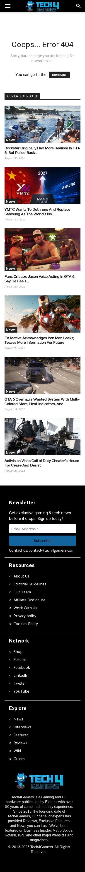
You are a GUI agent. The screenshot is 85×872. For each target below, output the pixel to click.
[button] (78, 6)
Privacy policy (25, 615)
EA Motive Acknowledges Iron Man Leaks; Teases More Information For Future (39, 340)
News (11, 140)
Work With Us (25, 607)
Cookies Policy (26, 623)
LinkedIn (21, 675)
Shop (18, 651)
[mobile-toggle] (7, 6)
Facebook (22, 667)
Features (21, 734)
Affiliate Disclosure (29, 599)
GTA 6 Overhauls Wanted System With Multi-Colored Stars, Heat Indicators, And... (42, 401)
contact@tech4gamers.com (51, 550)
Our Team (22, 591)
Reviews (20, 742)
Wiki (17, 750)
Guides (19, 758)
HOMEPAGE (59, 75)
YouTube (21, 691)
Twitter (20, 683)
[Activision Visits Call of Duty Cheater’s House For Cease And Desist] (42, 436)
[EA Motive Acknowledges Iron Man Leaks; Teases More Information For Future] (42, 314)
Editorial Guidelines (30, 584)
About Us (21, 576)
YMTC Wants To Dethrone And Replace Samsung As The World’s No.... (37, 211)
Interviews (22, 727)
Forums (20, 659)
